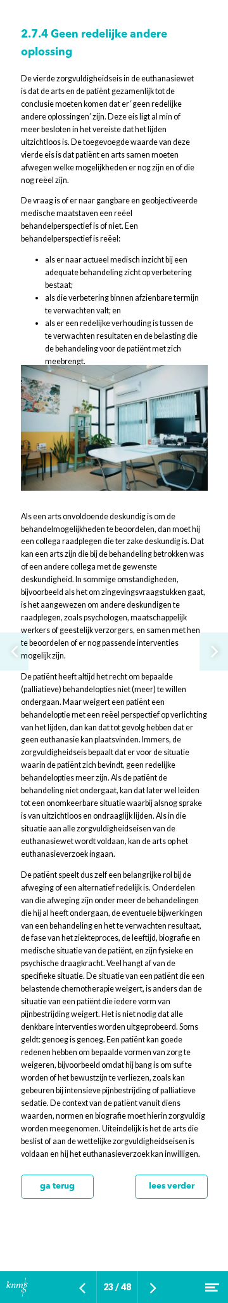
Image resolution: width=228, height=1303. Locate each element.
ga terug (57, 1186)
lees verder (171, 1186)
